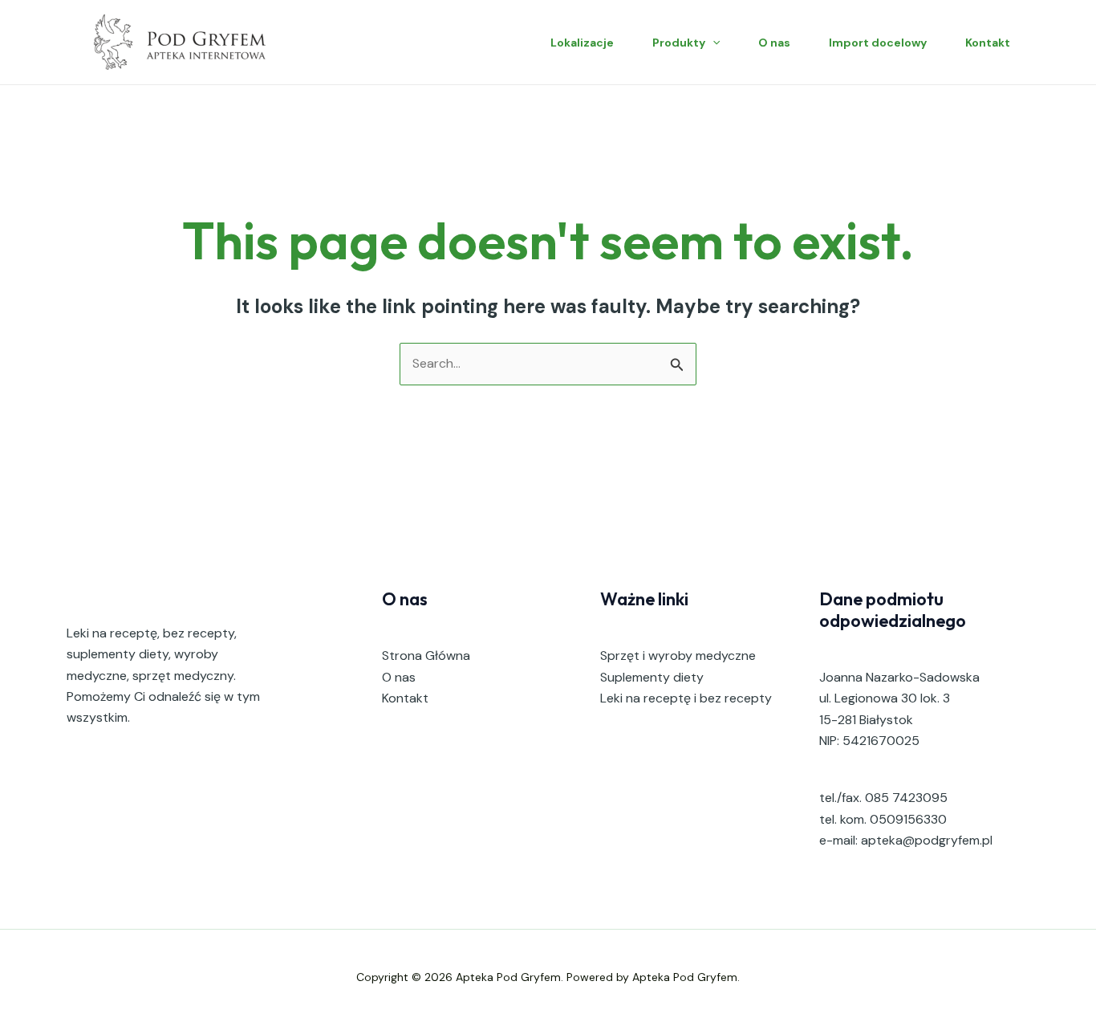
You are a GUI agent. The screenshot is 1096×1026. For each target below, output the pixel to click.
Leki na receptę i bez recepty (686, 698)
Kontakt (987, 42)
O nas (774, 42)
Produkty (678, 42)
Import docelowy (878, 42)
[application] (712, 42)
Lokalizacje (582, 42)
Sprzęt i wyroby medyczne (678, 655)
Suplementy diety (652, 677)
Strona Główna (426, 655)
